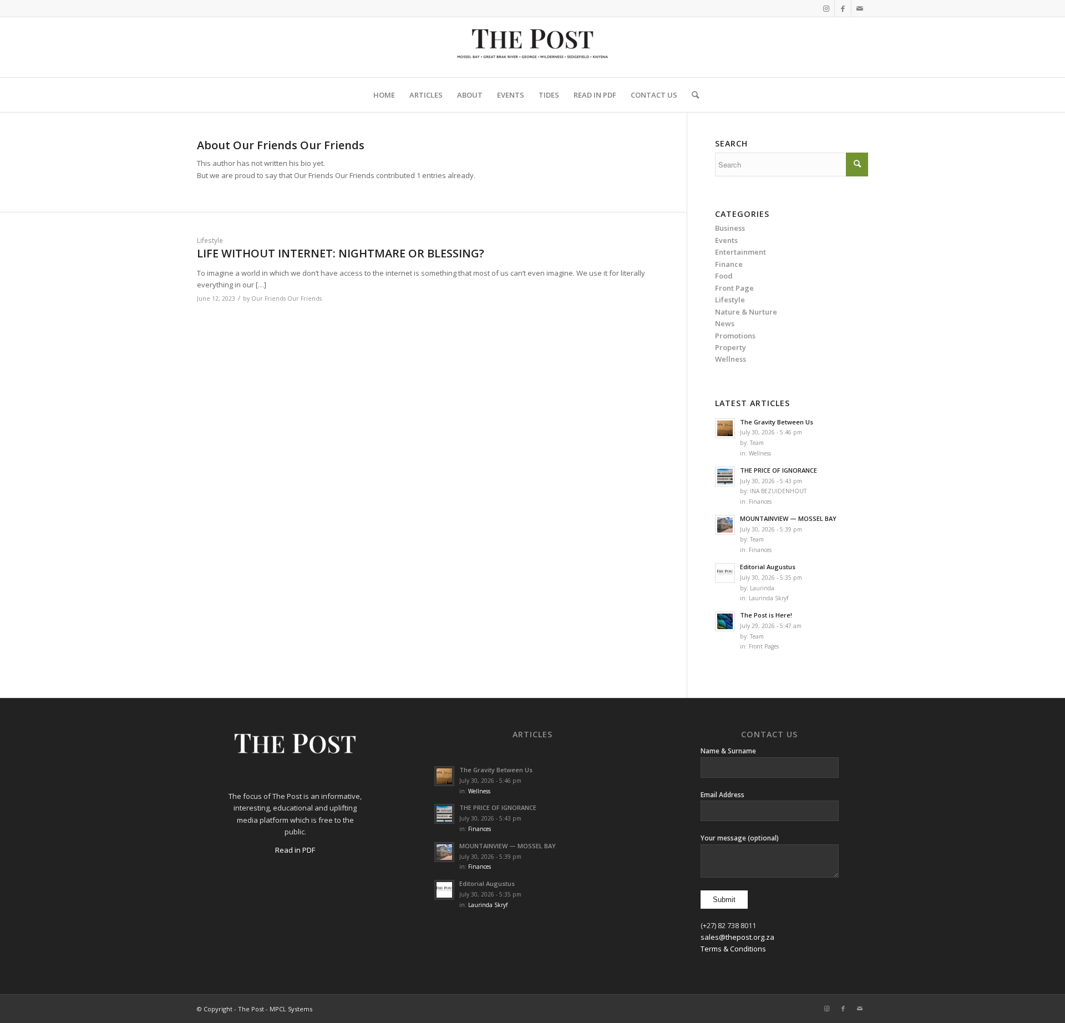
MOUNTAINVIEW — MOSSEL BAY (788, 518)
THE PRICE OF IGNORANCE (778, 470)
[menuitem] (384, 95)
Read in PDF (295, 850)
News (724, 323)
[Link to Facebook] (843, 8)
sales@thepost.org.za (737, 937)
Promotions (735, 336)
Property (730, 347)
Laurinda (762, 588)
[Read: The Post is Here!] (725, 621)
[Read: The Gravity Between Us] (725, 428)
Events (726, 240)
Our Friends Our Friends (286, 298)
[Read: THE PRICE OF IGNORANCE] (725, 477)
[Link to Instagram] (826, 8)
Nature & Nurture (746, 312)
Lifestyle (210, 240)
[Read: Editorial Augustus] (725, 573)
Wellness (760, 453)
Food (724, 276)
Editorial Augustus (767, 567)
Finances (760, 501)
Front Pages (764, 646)
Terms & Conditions (733, 949)
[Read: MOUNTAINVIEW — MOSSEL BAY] (725, 525)
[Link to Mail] (859, 8)
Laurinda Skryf (768, 598)
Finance (729, 264)
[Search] (691, 95)
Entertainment (740, 252)
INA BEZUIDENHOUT (778, 491)
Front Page (734, 288)
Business (730, 228)
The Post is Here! (766, 615)
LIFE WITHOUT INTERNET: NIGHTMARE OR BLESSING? (340, 253)
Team (757, 443)
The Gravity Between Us (776, 422)
